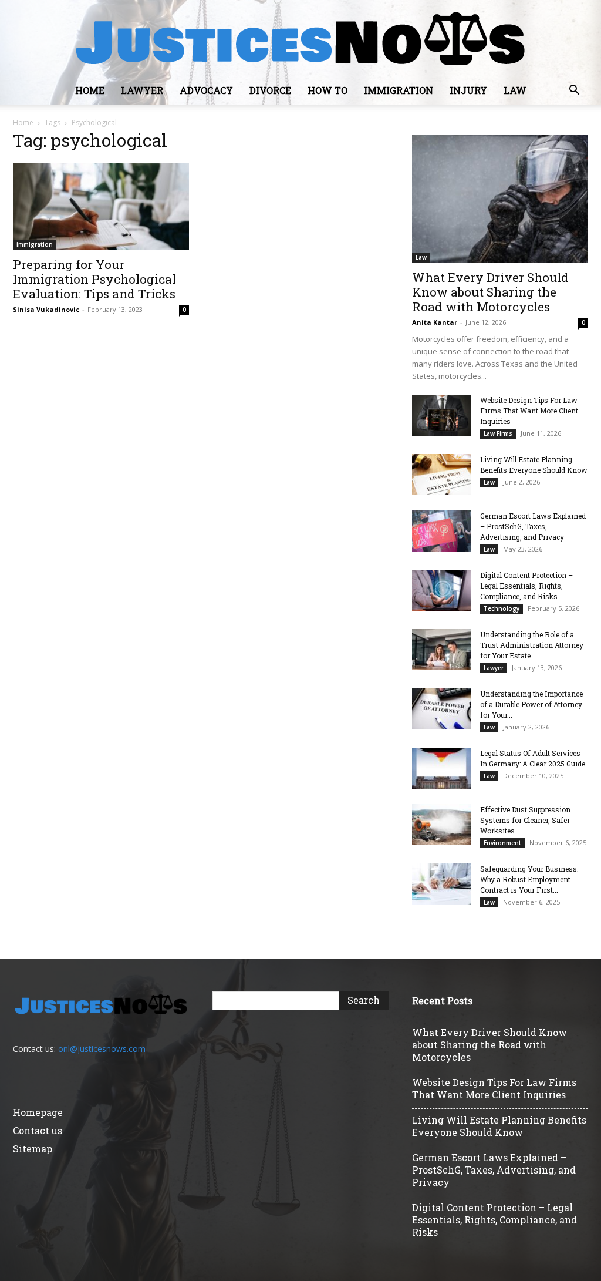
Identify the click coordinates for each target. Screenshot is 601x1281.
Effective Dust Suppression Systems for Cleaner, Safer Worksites (525, 820)
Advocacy (206, 90)
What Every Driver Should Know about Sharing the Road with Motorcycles (490, 292)
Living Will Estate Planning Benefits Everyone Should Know (499, 1126)
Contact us (37, 1130)
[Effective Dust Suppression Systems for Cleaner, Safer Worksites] (441, 824)
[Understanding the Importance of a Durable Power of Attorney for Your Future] (441, 708)
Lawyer (142, 90)
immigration (398, 90)
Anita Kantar (434, 322)
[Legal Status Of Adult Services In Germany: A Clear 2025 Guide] (441, 768)
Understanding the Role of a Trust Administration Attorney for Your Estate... (531, 645)
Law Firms (498, 433)
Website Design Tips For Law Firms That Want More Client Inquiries (529, 410)
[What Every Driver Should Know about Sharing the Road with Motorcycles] (500, 199)
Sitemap (32, 1148)
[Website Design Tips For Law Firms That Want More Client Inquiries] (441, 415)
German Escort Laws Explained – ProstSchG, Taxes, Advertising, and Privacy (533, 526)
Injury (468, 90)
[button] (574, 91)
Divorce (270, 90)
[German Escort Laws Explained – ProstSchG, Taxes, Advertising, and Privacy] (441, 531)
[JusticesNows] (300, 38)
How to (327, 90)
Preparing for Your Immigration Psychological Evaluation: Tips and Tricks (94, 279)
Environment (502, 843)
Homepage (38, 1112)
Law (515, 90)
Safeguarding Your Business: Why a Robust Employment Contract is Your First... (529, 879)
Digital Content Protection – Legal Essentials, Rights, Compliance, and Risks (526, 585)
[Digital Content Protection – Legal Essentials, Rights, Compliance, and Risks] (441, 590)
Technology (501, 608)
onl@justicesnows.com (102, 1048)
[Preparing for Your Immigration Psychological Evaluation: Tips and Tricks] (101, 206)
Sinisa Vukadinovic (46, 309)
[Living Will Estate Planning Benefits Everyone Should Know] (441, 474)
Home (89, 90)
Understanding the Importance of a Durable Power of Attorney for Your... (531, 704)
